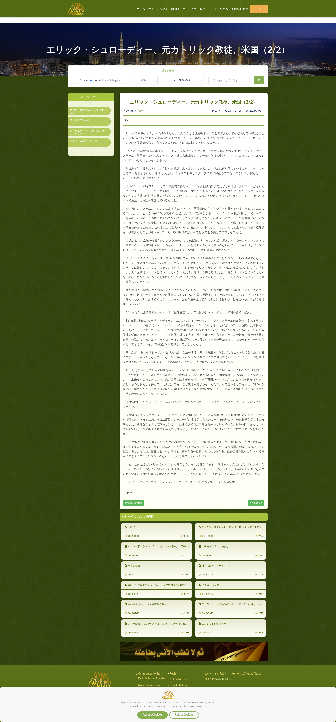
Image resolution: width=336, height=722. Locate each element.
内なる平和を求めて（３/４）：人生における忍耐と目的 (159, 585)
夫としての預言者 (80, 120)
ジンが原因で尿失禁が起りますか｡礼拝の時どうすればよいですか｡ (164, 623)
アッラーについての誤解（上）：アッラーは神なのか (231, 604)
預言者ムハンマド (211, 585)
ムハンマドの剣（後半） (215, 623)
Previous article (133, 503)
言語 (259, 8)
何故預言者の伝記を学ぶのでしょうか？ (88, 111)
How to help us (179, 685)
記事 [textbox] (143, 80)
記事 (140, 110)
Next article (256, 503)
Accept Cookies (152, 714)
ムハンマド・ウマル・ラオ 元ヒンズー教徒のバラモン (158, 546)
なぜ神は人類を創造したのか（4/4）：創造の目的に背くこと (235, 527)
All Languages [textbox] (182, 80)
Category (114, 80)
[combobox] (145, 80)
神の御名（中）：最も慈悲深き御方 (147, 604)
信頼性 (131, 527)
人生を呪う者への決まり (215, 546)
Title (85, 80)
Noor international (149, 685)
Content (98, 80)
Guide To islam (179, 679)
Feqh (173, 673)
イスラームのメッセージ (83, 141)
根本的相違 (134, 565)
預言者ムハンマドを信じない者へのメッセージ (88, 132)
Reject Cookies (184, 714)
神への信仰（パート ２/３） (217, 565)
